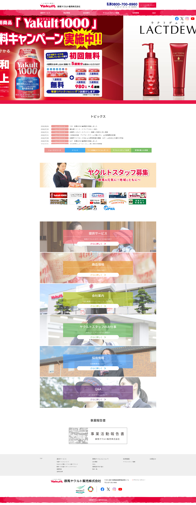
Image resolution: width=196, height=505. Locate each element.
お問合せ (153, 459)
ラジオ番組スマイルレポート (98, 150)
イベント (75, 150)
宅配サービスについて (63, 462)
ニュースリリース (54, 150)
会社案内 (86, 13)
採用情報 (135, 13)
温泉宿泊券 (60, 471)
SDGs (93, 464)
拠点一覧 (94, 469)
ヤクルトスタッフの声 (121, 150)
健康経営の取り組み (97, 466)
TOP (41, 458)
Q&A (154, 13)
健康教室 (59, 469)
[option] (98, 57)
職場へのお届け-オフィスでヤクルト (67, 466)
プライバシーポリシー (139, 480)
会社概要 (94, 462)
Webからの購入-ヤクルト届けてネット (67, 464)
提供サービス (45, 13)
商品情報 (66, 13)
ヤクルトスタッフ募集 (111, 13)
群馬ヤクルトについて (100, 459)
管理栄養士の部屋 (141, 150)
